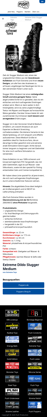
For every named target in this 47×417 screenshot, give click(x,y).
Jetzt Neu (11, 12)
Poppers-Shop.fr (23, 291)
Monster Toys (12, 372)
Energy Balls (12, 346)
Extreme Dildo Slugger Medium (33, 18)
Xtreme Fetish (35, 398)
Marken (27, 12)
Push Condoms (34, 333)
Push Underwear (12, 398)
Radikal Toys (12, 333)
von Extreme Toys (10, 272)
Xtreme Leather (12, 411)
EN (42, 1)
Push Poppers (35, 411)
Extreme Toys (13, 18)
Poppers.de (24, 285)
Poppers (20, 12)
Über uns (35, 12)
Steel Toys (12, 385)
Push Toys (34, 385)
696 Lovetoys (12, 320)
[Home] (3, 19)
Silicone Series (35, 372)
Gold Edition (12, 359)
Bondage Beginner (35, 320)
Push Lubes (35, 359)
